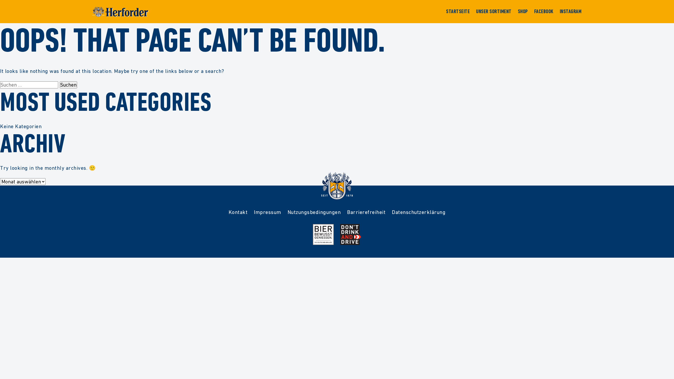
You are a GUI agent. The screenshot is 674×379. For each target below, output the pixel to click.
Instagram (571, 11)
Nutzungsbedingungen (314, 212)
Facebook (543, 11)
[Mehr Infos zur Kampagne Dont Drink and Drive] (350, 234)
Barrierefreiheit (366, 212)
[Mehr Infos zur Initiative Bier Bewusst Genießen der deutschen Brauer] (323, 234)
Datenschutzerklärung (418, 212)
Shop (523, 11)
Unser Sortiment (494, 11)
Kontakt (238, 212)
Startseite (458, 11)
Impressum (267, 212)
